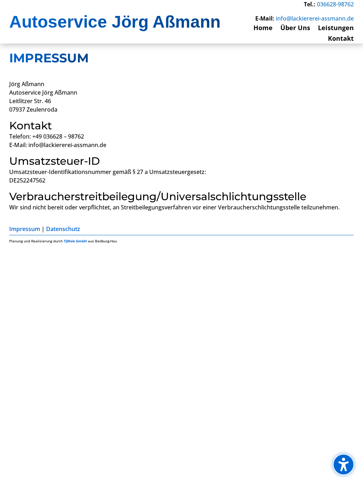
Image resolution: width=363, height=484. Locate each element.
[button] (343, 464)
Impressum (24, 229)
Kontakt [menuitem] (341, 39)
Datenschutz (63, 229)
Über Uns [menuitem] (295, 28)
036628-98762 (335, 4)
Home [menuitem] (263, 28)
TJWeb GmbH (75, 240)
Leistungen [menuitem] (336, 28)
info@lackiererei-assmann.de (315, 18)
